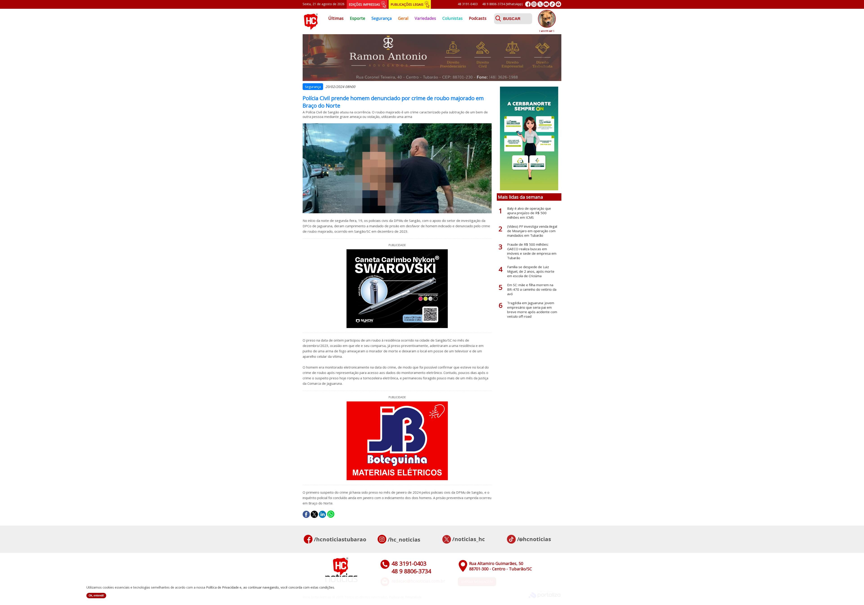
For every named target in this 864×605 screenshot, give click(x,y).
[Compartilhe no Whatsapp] (331, 514)
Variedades (425, 18)
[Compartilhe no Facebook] (306, 514)
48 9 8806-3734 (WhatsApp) (502, 4)
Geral (403, 18)
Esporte (357, 18)
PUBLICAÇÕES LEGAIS (407, 4)
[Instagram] (534, 4)
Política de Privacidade (222, 587)
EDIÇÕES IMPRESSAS (364, 4)
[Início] (311, 28)
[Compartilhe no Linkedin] (322, 514)
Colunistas (452, 18)
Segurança (381, 18)
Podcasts (477, 18)
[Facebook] (528, 4)
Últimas (336, 18)
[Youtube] (546, 4)
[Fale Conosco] (558, 4)
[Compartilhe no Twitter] (314, 514)
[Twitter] (540, 4)
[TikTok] (552, 4)
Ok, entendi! (96, 595)
